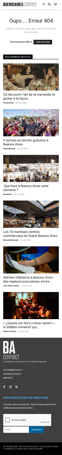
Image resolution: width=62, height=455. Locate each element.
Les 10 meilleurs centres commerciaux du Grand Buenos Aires (30, 234)
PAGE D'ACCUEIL (43, 42)
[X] (16, 387)
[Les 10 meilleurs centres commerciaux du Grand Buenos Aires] (31, 214)
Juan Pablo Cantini (11, 286)
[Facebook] (4, 387)
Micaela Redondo (10, 240)
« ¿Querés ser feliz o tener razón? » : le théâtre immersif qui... (29, 325)
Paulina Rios (8, 103)
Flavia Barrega (9, 149)
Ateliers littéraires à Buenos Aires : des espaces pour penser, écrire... (28, 279)
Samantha (7, 194)
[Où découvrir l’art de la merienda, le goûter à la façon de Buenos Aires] (31, 77)
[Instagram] (10, 387)
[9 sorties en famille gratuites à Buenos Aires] (31, 122)
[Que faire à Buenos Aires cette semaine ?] (31, 168)
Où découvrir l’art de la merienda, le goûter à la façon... (29, 96)
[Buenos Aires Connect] (20, 4)
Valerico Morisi (9, 331)
